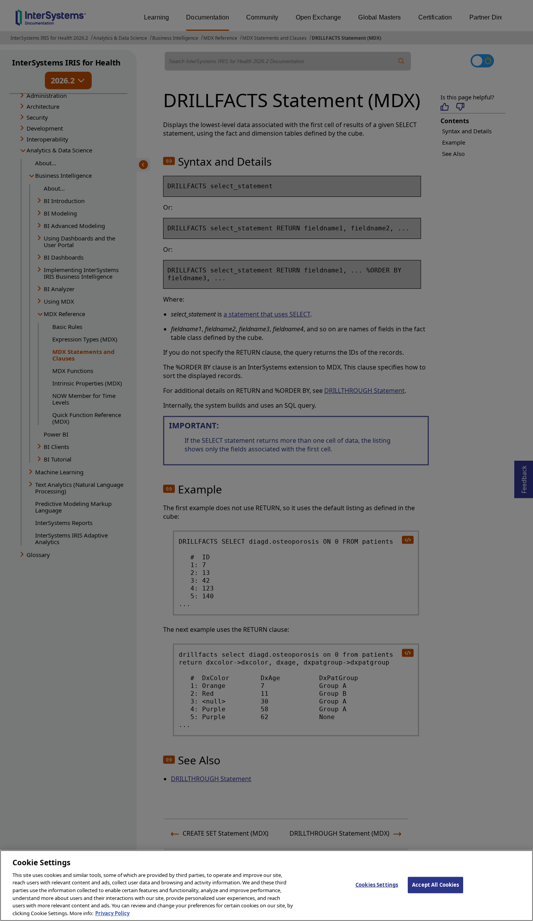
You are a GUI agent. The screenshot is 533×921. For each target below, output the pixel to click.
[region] (266, 885)
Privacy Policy (112, 912)
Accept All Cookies (435, 884)
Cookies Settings (376, 884)
